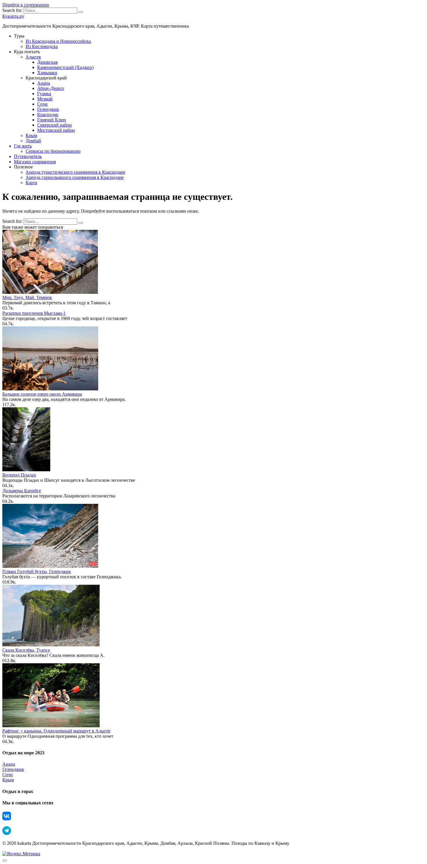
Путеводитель (28, 156)
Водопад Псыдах (19, 474)
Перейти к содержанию (25, 4)
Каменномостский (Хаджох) (65, 67)
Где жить (23, 145)
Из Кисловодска (42, 46)
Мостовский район (56, 130)
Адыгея (33, 56)
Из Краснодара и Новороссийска (58, 41)
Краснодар (47, 114)
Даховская (47, 62)
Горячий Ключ (51, 119)
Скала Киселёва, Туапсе (26, 650)
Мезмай (45, 98)
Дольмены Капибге (21, 490)
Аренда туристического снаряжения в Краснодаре (75, 172)
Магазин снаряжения (35, 161)
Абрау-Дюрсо (50, 88)
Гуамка (44, 93)
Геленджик (48, 109)
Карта (31, 182)
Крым (31, 135)
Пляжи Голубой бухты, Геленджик (36, 571)
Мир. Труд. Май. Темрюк (27, 297)
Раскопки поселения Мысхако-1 (34, 313)
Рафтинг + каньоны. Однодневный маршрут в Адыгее (56, 730)
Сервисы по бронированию (53, 151)
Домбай (33, 140)
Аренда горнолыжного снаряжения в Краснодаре (75, 177)
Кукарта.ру (13, 16)
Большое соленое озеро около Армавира (42, 394)
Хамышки (47, 72)
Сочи (42, 104)
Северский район (54, 124)
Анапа (43, 83)
